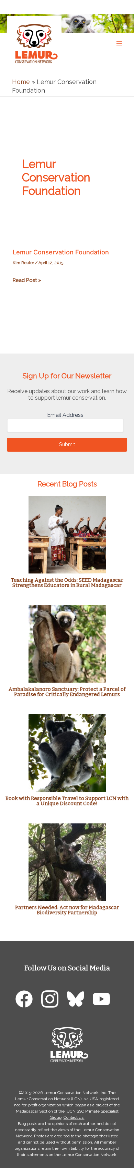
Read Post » (27, 281)
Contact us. (74, 1117)
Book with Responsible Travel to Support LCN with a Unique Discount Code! (67, 801)
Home (21, 81)
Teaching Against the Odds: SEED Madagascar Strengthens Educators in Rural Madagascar (67, 582)
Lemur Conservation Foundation (61, 252)
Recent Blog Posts (67, 484)
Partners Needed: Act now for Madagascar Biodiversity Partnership (67, 910)
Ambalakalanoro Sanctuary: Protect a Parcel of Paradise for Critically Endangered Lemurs (67, 691)
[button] (122, 6)
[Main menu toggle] (119, 43)
